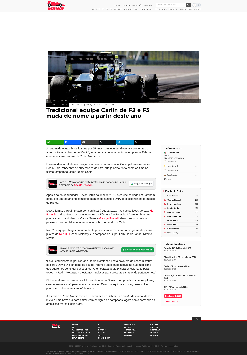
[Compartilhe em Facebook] (72, 142)
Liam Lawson (173, 229)
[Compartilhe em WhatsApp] (55, 142)
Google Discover (83, 185)
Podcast (117, 5)
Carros (173, 9)
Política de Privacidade (151, 346)
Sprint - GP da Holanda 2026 (176, 266)
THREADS (154, 332)
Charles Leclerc (174, 212)
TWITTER (154, 327)
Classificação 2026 (81, 332)
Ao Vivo (96, 9)
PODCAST (154, 335)
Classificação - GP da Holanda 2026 (180, 257)
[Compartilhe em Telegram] (125, 142)
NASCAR (128, 9)
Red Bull (64, 234)
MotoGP (118, 9)
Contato (148, 5)
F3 (111, 9)
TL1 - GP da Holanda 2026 (175, 287)
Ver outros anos (171, 301)
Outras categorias (58, 105)
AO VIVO (75, 324)
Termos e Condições (169, 346)
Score (197, 9)
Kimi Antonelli (173, 196)
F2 (107, 9)
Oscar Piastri (173, 220)
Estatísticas (78, 338)
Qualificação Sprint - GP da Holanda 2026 (180, 276)
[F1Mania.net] (56, 5)
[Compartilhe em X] (107, 142)
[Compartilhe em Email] (90, 142)
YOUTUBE (154, 324)
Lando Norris (173, 208)
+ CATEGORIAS (185, 9)
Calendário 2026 (80, 330)
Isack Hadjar (172, 225)
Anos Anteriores (80, 335)
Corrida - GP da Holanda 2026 (177, 248)
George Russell (109, 218)
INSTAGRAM (155, 330)
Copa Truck (161, 9)
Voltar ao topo (196, 320)
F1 (103, 9)
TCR (136, 9)
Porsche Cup (146, 9)
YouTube (126, 5)
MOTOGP (101, 330)
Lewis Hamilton (174, 204)
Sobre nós (137, 5)
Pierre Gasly (172, 233)
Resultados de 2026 (173, 296)
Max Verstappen (174, 216)
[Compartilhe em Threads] (142, 142)
